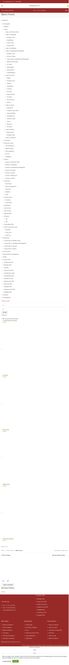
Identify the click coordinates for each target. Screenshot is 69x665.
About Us (65, 645)
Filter (4, 312)
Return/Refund (58, 645)
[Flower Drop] (28, 403)
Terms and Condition (35, 645)
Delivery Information (47, 645)
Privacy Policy (26, 645)
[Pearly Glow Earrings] (28, 512)
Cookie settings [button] (7, 661)
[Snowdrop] (28, 349)
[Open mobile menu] (2, 5)
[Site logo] (34, 5)
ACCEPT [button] (15, 661)
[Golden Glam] (28, 458)
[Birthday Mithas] (11, 568)
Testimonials (18, 1)
